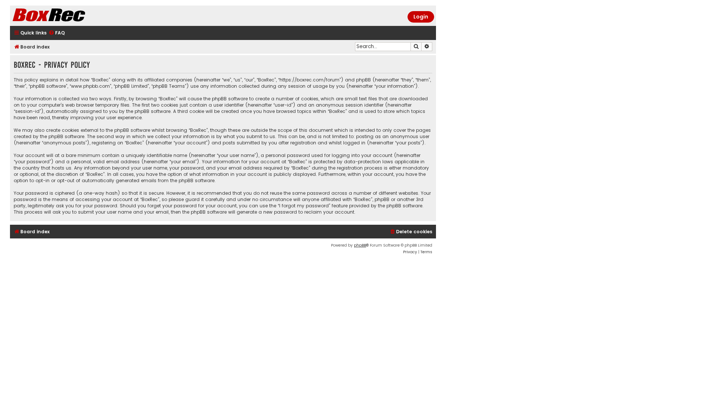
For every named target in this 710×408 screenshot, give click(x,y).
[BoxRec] (67, 15)
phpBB (360, 245)
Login (420, 16)
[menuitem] (56, 33)
